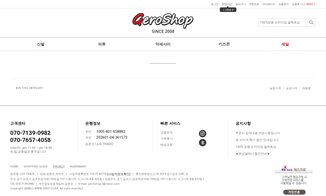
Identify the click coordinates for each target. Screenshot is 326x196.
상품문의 (283, 4)
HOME (14, 166)
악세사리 (163, 44)
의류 (102, 44)
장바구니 (240, 4)
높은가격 (291, 88)
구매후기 (166, 139)
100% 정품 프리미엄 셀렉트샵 (256, 147)
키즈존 (224, 44)
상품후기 (303, 4)
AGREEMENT (78, 166)
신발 (41, 44)
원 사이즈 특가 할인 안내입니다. (257, 140)
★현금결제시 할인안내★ (253, 153)
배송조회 (166, 145)
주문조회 (254, 4)
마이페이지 (268, 4)
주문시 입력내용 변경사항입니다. (258, 133)
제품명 (306, 88)
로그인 (215, 4)
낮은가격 (275, 88)
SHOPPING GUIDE (36, 166)
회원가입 (227, 4)
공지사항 (243, 123)
